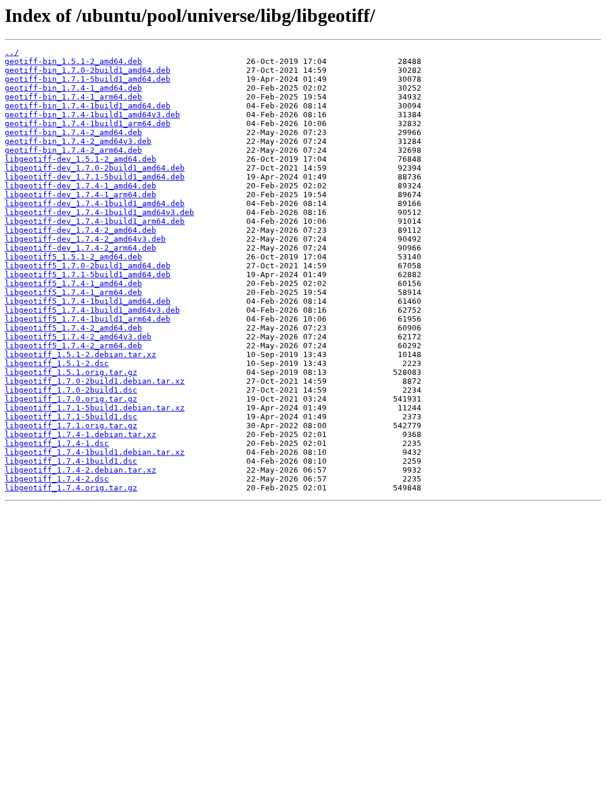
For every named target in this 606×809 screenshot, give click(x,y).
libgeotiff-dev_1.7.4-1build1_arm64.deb (95, 221)
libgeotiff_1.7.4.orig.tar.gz (71, 487)
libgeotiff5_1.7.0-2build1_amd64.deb (87, 265)
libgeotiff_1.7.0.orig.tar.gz (71, 398)
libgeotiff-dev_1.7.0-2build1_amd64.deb (95, 167)
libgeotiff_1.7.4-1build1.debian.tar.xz (95, 452)
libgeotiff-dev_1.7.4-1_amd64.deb (80, 185)
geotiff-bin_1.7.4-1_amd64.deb (73, 88)
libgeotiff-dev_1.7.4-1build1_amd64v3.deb (99, 212)
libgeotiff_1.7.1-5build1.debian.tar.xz (95, 407)
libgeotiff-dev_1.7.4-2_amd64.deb (80, 230)
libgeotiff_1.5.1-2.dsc (57, 363)
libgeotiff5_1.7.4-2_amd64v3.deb (78, 336)
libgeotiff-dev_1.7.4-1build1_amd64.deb (95, 203)
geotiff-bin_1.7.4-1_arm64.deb (73, 96)
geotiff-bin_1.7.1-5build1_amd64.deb (87, 79)
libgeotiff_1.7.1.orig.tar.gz (71, 425)
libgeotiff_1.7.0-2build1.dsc (71, 390)
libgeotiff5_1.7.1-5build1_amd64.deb (87, 274)
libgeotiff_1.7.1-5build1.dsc (71, 416)
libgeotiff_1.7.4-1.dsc (57, 443)
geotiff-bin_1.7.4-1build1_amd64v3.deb (92, 114)
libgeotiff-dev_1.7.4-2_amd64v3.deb (85, 239)
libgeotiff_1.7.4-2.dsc (57, 478)
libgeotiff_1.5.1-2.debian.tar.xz (80, 354)
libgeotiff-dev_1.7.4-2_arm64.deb (80, 247)
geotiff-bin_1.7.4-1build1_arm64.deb (87, 123)
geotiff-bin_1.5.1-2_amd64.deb (73, 61)
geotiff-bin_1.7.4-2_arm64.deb (73, 150)
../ (12, 52)
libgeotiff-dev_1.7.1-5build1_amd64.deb (95, 176)
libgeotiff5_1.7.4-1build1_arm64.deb (87, 318)
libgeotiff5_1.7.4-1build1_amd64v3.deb (92, 310)
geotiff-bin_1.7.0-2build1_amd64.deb (87, 70)
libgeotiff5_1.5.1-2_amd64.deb (73, 256)
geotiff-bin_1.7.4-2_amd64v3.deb (78, 141)
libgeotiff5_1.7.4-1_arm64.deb (73, 292)
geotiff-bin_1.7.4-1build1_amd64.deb (87, 105)
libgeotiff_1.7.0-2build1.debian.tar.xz (95, 381)
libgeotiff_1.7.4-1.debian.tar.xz (80, 434)
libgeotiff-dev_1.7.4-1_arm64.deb (80, 194)
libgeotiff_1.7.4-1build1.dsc (71, 461)
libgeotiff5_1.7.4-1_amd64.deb (73, 283)
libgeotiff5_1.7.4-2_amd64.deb (73, 327)
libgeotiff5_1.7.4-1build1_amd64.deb (87, 301)
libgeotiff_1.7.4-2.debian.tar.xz (80, 470)
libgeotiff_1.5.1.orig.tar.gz (71, 372)
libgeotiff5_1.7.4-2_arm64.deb (73, 345)
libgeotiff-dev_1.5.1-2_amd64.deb (80, 159)
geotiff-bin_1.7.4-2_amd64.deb (73, 132)
